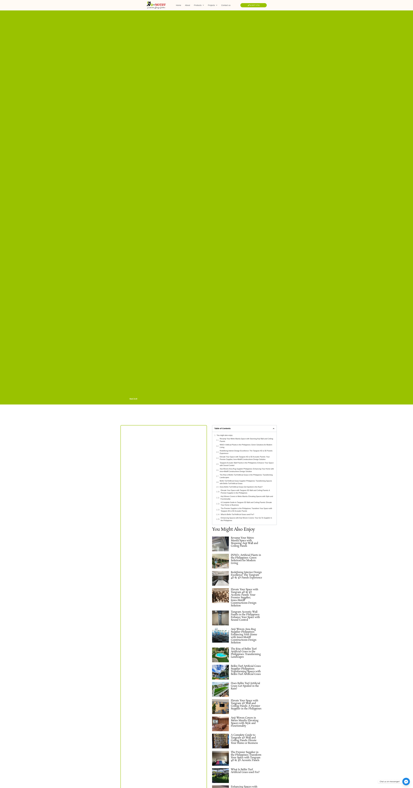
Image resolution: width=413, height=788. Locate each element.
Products (198, 5)
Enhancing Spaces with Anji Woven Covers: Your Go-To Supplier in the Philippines (246, 519)
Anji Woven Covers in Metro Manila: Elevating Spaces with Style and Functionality (247, 497)
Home (178, 5)
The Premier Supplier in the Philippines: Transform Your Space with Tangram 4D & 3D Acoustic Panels (246, 510)
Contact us (225, 5)
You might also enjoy (225, 435)
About (187, 5)
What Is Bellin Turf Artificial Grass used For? (237, 514)
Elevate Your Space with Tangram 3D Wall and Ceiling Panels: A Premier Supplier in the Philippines (245, 491)
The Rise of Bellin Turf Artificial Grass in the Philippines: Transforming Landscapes (246, 476)
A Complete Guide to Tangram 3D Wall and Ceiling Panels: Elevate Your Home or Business (246, 503)
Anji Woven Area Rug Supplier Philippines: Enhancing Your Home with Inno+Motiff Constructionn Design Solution (247, 470)
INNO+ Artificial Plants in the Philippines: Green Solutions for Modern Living (246, 446)
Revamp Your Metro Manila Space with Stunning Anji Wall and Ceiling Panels (246, 440)
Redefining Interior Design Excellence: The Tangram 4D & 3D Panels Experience (246, 452)
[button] (273, 428)
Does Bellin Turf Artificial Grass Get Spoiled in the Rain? (241, 487)
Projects (211, 5)
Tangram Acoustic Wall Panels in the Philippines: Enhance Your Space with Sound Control (247, 464)
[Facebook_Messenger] (406, 781)
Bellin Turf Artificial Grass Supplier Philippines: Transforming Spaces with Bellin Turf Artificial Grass (246, 482)
